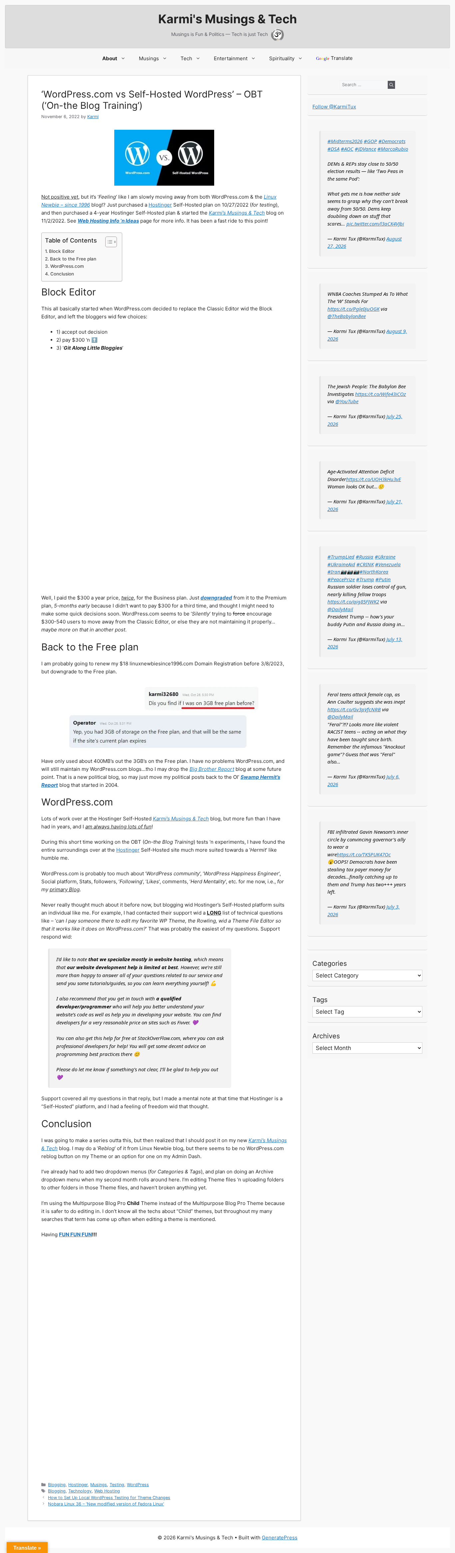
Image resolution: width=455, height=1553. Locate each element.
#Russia (364, 556)
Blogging (57, 1484)
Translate (334, 58)
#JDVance (365, 148)
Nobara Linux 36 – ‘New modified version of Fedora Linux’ (106, 1503)
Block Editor (62, 251)
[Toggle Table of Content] (107, 242)
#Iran (333, 571)
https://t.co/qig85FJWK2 (353, 601)
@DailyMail (340, 609)
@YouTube (346, 401)
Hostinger (160, 205)
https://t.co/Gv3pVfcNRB (354, 709)
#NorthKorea (373, 571)
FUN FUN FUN (75, 1234)
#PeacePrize (341, 579)
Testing (117, 1484)
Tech (186, 58)
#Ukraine (385, 556)
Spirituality (281, 58)
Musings (149, 58)
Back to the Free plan (73, 258)
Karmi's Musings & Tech (227, 19)
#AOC (347, 148)
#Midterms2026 (344, 141)
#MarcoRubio (392, 148)
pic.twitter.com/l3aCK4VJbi (375, 223)
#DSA (333, 148)
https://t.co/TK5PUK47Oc (364, 854)
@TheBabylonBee (346, 316)
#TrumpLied (340, 556)
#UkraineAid (341, 564)
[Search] (391, 85)
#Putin (383, 579)
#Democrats (391, 141)
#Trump (365, 579)
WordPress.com (67, 266)
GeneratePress (279, 1537)
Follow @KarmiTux (334, 106)
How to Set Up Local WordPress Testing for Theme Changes (109, 1497)
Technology (80, 1490)
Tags (319, 1000)
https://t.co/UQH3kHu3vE (373, 479)
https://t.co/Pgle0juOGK (353, 308)
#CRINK (365, 564)
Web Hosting (107, 1490)
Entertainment (230, 58)
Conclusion (62, 273)
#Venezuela (388, 564)
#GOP (370, 141)
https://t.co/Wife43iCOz (380, 394)
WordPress (138, 1484)
